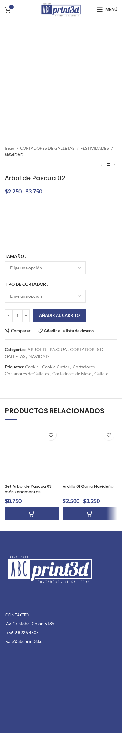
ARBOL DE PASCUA (47, 349)
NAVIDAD (14, 154)
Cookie (32, 366)
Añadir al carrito (59, 315)
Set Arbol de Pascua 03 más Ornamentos (28, 489)
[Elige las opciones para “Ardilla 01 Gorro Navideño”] (90, 513)
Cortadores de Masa (71, 373)
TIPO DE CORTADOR (25, 284)
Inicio (10, 148)
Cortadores (84, 366)
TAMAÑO (14, 256)
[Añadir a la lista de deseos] (50, 434)
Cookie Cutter (55, 366)
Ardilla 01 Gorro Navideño (88, 486)
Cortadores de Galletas (27, 373)
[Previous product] (102, 165)
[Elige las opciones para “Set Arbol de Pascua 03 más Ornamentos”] (32, 513)
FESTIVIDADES (95, 148)
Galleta (101, 373)
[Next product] (114, 165)
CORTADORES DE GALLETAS (47, 148)
